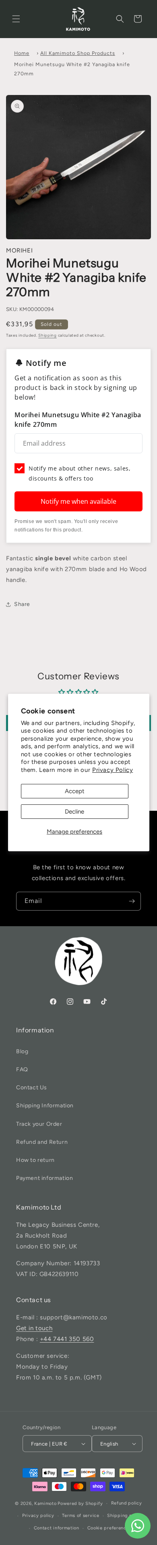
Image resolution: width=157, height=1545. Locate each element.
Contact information (56, 1528)
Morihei (19, 250)
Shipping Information (45, 1105)
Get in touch (34, 1328)
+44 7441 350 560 (67, 1339)
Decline (74, 811)
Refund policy (126, 1503)
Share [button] (22, 604)
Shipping (47, 335)
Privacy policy (38, 1515)
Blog (22, 1051)
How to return (35, 1160)
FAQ (22, 1069)
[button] (16, 19)
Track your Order (39, 1124)
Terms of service (80, 1515)
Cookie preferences (109, 1528)
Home (21, 53)
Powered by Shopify (80, 1503)
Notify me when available (78, 501)
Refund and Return (42, 1142)
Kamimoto (45, 1503)
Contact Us (31, 1087)
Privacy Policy (112, 770)
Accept (75, 791)
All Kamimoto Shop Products (77, 53)
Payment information (44, 1178)
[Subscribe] (131, 901)
